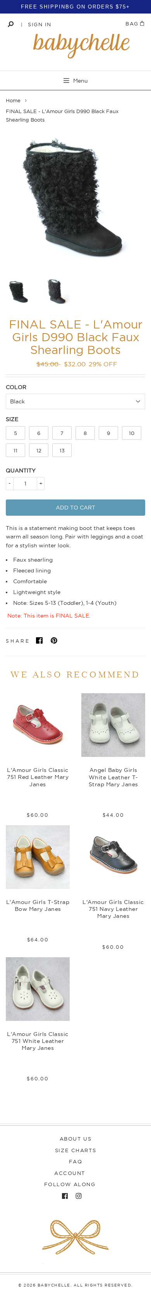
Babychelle (54, 1285)
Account (69, 1173)
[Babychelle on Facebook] (63, 1196)
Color (16, 387)
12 (38, 450)
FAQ (75, 1161)
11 (15, 450)
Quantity (21, 470)
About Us (75, 1138)
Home (13, 100)
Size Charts (75, 1150)
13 (62, 450)
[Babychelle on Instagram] (76, 1196)
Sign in (39, 24)
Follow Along (70, 1184)
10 (131, 433)
